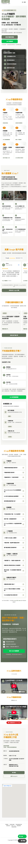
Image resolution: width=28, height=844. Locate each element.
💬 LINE (21, 836)
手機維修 (6, 824)
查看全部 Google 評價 (14, 290)
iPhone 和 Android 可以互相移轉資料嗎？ (12, 490)
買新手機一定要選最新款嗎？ (10, 519)
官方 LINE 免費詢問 (14, 651)
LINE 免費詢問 (9, 41)
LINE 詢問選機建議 (14, 397)
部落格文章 (8, 825)
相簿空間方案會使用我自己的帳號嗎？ (12, 565)
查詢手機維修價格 (9, 37)
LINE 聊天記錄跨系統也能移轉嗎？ (11, 496)
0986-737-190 (12, 755)
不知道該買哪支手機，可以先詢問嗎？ (12, 514)
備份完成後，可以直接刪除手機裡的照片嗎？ (12, 570)
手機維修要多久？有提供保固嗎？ (11, 477)
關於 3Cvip (13, 825)
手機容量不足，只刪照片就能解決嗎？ (12, 560)
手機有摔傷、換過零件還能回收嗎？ (12, 542)
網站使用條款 (14, 826)
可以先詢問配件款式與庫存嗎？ (11, 595)
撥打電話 (14, 772)
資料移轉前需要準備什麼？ (10, 501)
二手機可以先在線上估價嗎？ (10, 538)
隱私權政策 (19, 825)
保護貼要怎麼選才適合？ (9, 584)
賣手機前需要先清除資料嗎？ (10, 547)
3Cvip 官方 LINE (17, 600)
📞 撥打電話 (22, 841)
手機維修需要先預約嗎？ (9, 472)
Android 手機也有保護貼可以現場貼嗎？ (12, 589)
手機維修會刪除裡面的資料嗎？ (11, 467)
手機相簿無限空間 (19, 824)
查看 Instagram (14, 776)
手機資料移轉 (12, 824)
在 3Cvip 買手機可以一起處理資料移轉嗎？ (12, 524)
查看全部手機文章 (14, 335)
